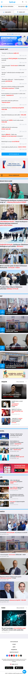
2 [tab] (9, 34)
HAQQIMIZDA (14, 649)
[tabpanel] (14, 24)
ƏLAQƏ (14, 644)
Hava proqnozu (7, 6)
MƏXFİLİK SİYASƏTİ (14, 652)
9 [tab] (19, 34)
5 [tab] (13, 34)
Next (26, 6)
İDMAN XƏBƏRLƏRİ (14, 175)
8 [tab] (18, 34)
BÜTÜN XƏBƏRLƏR (14, 154)
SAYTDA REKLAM (14, 641)
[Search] (26, 1)
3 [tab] (10, 34)
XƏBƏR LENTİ (4, 49)
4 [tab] (12, 34)
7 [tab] (16, 34)
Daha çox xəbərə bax (20, 381)
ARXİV (14, 647)
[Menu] (2, 2)
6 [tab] (15, 34)
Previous (1, 6)
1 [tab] (7, 34)
